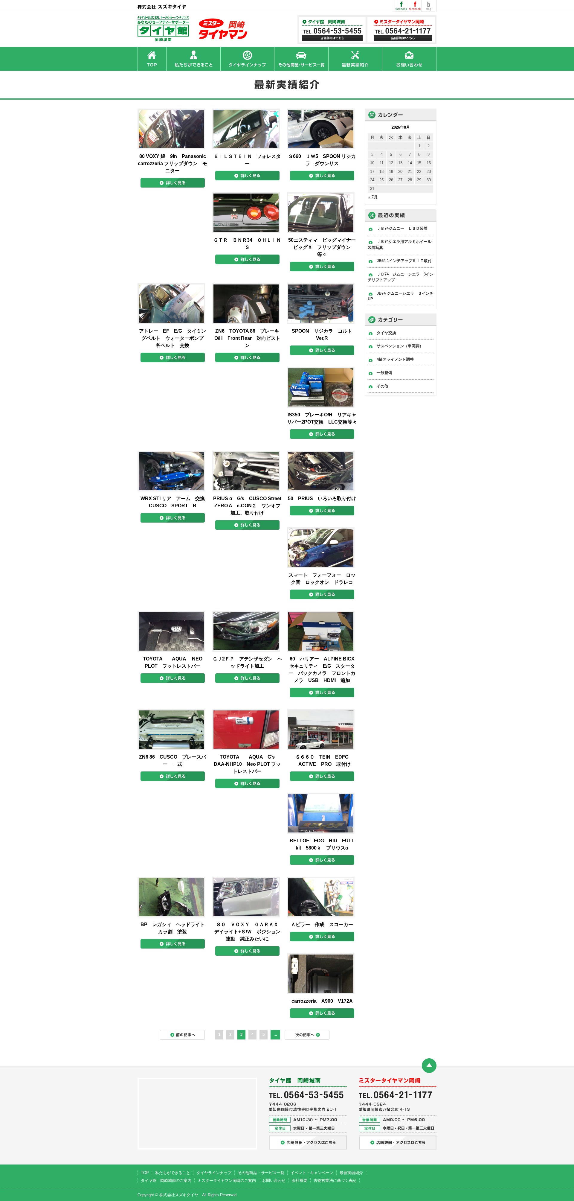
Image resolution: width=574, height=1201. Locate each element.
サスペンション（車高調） (400, 346)
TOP (145, 1172)
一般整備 (384, 372)
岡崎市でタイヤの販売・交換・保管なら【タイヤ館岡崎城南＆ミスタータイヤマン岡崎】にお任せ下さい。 (193, 28)
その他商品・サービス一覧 (261, 1172)
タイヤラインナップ (213, 1172)
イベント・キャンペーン (312, 1172)
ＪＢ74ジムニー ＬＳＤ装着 (402, 228)
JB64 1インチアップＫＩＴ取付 (404, 260)
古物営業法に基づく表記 (335, 1180)
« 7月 (373, 197)
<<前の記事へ (185, 1036)
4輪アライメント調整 (395, 359)
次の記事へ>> (310, 1036)
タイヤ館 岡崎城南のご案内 (166, 1180)
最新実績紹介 (351, 1172)
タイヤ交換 (386, 333)
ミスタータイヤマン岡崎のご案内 (227, 1180)
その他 (382, 386)
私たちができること (172, 1172)
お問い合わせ (274, 1180)
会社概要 (299, 1180)
